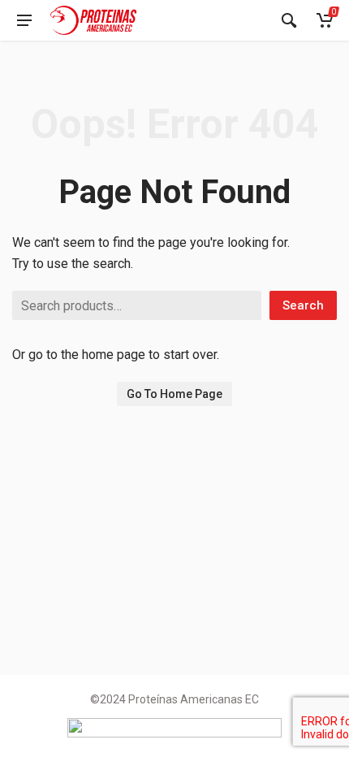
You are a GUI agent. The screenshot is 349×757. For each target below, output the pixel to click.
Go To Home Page (174, 393)
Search (303, 305)
